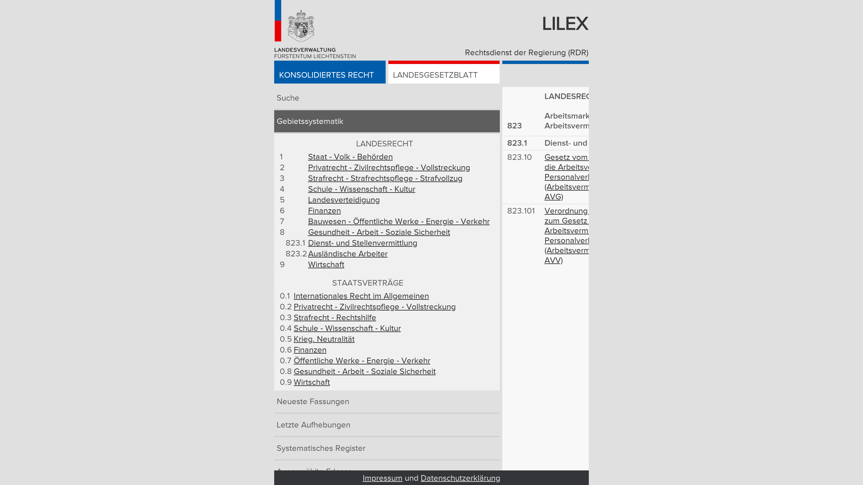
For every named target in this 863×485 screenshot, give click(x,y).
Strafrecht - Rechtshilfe (335, 318)
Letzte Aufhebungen (313, 425)
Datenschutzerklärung (460, 478)
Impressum (383, 478)
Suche (288, 98)
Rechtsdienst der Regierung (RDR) (526, 53)
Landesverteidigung (344, 200)
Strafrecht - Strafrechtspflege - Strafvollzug (385, 178)
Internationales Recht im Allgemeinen (361, 296)
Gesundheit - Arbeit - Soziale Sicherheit (379, 232)
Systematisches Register (321, 448)
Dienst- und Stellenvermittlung (362, 243)
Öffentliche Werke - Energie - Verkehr (362, 361)
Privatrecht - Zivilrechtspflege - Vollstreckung (389, 168)
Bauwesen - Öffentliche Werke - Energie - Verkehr (399, 222)
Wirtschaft (326, 265)
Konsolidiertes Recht (326, 75)
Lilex (565, 24)
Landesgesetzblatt (435, 75)
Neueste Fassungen (313, 402)
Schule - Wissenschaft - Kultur (361, 189)
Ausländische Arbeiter (348, 254)
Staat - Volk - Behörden (350, 157)
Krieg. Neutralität (324, 339)
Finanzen (324, 211)
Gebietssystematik (310, 121)
